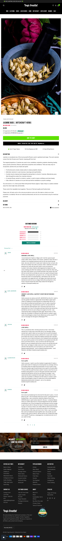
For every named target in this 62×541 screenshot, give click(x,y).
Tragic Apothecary (8, 119)
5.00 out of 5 (35, 227)
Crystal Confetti (22, 478)
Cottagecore (50, 480)
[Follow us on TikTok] (54, 498)
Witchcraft (36, 11)
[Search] (3, 5)
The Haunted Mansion (36, 481)
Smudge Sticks (22, 471)
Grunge (49, 473)
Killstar (34, 467)
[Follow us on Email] (48, 500)
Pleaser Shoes (37, 484)
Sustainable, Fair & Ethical (37, 498)
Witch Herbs (21, 473)
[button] (7, 125)
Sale (54, 11)
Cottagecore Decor (8, 478)
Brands (50, 11)
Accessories (23, 11)
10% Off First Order (23, 492)
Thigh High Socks (8, 482)
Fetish (49, 471)
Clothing (12, 11)
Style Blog (6, 484)
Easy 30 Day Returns (49, 149)
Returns (5, 205)
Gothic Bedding (7, 480)
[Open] (3, 537)
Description (6, 154)
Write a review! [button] (31, 243)
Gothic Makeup (7, 469)
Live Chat (5, 494)
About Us (35, 492)
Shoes (17, 11)
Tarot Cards (21, 469)
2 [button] (30, 425)
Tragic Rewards (22, 499)
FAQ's (34, 494)
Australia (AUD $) (8, 527)
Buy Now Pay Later (38, 501)
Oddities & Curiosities (6, 472)
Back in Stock (7, 467)
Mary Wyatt (36, 469)
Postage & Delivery (23, 501)
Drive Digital (23, 532)
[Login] (55, 5)
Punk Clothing (51, 482)
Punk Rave (35, 476)
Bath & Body (44, 11)
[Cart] (58, 5)
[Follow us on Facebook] (48, 498)
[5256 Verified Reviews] (41, 508)
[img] (25, 253)
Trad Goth (49, 476)
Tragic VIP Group (51, 493)
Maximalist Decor (8, 475)
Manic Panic (36, 473)
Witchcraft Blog (22, 480)
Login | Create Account (21, 495)
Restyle (35, 478)
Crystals (20, 467)
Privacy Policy (36, 503)
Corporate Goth (51, 467)
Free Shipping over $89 (32, 149)
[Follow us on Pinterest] (52, 498)
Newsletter (50, 495)
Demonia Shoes (37, 471)
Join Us (45, 447)
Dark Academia (51, 469)
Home (30, 11)
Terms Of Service (37, 505)
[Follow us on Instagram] (50, 498)
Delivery (5, 201)
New (7, 11)
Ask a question (55, 207)
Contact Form (7, 492)
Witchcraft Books (22, 476)
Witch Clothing (51, 478)
